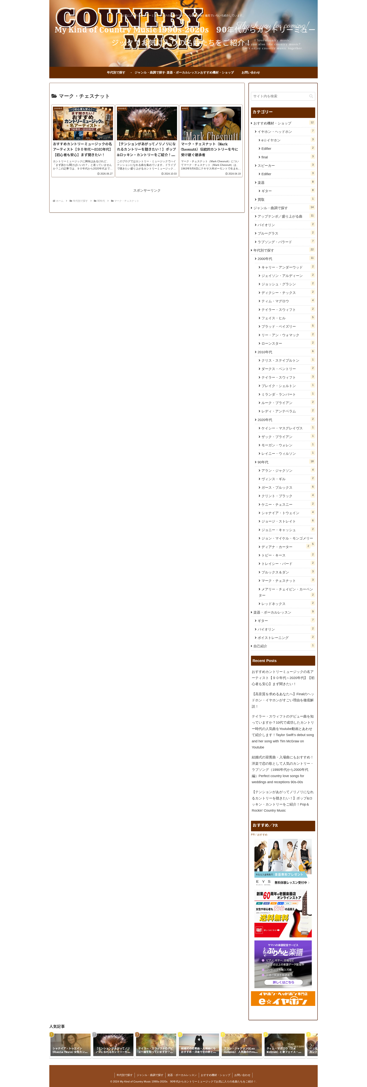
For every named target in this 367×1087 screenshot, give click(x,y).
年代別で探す (125, 1075)
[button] (311, 96)
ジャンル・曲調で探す (150, 1075)
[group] (71, 1045)
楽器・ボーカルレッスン (182, 1075)
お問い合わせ (242, 1075)
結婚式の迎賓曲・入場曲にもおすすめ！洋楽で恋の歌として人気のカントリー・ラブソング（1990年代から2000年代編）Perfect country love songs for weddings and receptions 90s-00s (283, 769)
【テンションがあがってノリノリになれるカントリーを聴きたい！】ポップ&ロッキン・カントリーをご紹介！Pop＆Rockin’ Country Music (283, 801)
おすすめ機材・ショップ (215, 1075)
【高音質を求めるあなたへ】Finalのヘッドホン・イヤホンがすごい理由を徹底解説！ (283, 700)
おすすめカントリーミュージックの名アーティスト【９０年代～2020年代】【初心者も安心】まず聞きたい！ (283, 678)
